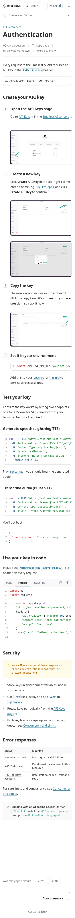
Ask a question (16, 45)
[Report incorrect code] (60, 582)
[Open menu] (69, 6)
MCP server (47, 811)
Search (34, 6)
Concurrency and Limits (39, 725)
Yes (42, 881)
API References (12, 27)
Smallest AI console (56, 117)
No (56, 881)
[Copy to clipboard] (68, 582)
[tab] (9, 582)
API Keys (24, 117)
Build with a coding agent (44, 815)
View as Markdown (18, 50)
